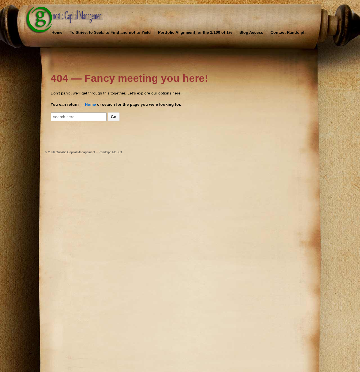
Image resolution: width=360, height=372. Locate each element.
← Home (88, 104)
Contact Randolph (288, 32)
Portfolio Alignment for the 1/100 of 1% (195, 32)
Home (56, 32)
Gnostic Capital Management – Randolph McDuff (88, 152)
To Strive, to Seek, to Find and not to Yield (110, 32)
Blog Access (251, 32)
